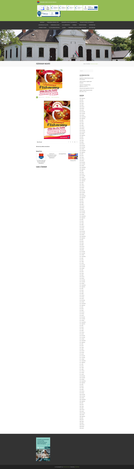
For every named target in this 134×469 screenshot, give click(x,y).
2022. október (82, 165)
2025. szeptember (83, 116)
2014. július (81, 306)
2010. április (82, 389)
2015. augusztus (82, 286)
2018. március (82, 246)
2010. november (82, 377)
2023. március (82, 158)
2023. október (82, 148)
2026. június (82, 101)
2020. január (82, 209)
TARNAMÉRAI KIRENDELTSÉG (53, 22)
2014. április (82, 310)
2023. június (82, 155)
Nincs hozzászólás (55, 97)
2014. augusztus (82, 305)
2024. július (81, 137)
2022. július (81, 170)
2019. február (82, 227)
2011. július (81, 364)
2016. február (82, 278)
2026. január (82, 110)
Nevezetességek (82, 24)
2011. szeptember (83, 360)
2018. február (82, 248)
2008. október (82, 414)
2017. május (82, 261)
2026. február (82, 108)
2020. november (82, 192)
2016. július (81, 269)
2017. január (82, 263)
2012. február (82, 352)
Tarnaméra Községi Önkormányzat (69, 22)
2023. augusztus (82, 152)
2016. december (82, 264)
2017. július (81, 258)
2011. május (82, 367)
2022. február (82, 174)
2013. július (81, 325)
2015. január (82, 298)
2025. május (82, 123)
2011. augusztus (82, 362)
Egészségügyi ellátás (43, 24)
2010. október (82, 379)
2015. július (81, 288)
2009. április (82, 407)
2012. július (81, 343)
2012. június (82, 345)
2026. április (82, 105)
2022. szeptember (83, 167)
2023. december (82, 145)
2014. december (82, 300)
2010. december (82, 375)
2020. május (82, 202)
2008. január (82, 428)
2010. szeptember (83, 380)
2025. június (82, 121)
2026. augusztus (82, 98)
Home (84, 63)
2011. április (82, 369)
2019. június (82, 221)
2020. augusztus (82, 197)
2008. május (82, 421)
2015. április (82, 293)
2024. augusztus (82, 135)
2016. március (82, 276)
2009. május (82, 406)
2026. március (82, 106)
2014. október (82, 301)
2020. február (82, 207)
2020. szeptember (83, 195)
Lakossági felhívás (62, 153)
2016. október (82, 268)
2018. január (82, 249)
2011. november (82, 357)
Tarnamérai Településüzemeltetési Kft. (77, 27)
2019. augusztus (82, 217)
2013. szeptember (83, 322)
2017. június (82, 259)
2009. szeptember (83, 399)
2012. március (82, 350)
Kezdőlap (42, 22)
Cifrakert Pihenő (42, 27)
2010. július (81, 384)
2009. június (82, 404)
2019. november (82, 212)
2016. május (82, 273)
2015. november (82, 281)
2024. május (82, 140)
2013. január (82, 333)
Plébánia (74, 24)
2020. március (82, 206)
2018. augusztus (82, 237)
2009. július (81, 402)
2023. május (82, 157)
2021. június (82, 182)
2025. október (82, 115)
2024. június (82, 138)
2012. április (82, 349)
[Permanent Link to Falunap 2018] (73, 159)
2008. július (81, 417)
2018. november (82, 232)
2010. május (82, 387)
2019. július (81, 219)
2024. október (82, 133)
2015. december (82, 280)
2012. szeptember (83, 340)
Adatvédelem (92, 27)
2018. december (82, 231)
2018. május (82, 243)
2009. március (82, 409)
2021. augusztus (82, 180)
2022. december (82, 162)
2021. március (82, 185)
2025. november (82, 113)
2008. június (82, 419)
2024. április (82, 142)
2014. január (82, 315)
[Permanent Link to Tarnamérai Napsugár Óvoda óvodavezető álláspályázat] (41, 159)
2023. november (82, 147)
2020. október (82, 194)
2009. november (82, 396)
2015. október (82, 283)
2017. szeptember (83, 256)
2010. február (82, 392)
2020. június (82, 200)
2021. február (82, 187)
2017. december (82, 251)
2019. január (82, 229)
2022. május (82, 172)
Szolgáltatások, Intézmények (87, 22)
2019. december (82, 211)
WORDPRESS (77, 466)
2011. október (82, 359)
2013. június (82, 327)
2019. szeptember (83, 216)
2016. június (82, 271)
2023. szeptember (83, 150)
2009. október (82, 397)
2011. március (82, 370)
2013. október (82, 320)
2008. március (82, 424)
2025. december (82, 111)
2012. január (82, 354)
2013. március (82, 332)
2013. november (82, 318)
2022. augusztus (82, 168)
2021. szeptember (83, 179)
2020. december (82, 190)
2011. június (82, 365)
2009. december (82, 394)
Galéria (64, 27)
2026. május (82, 103)
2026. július (81, 100)
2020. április (82, 204)
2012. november (82, 337)
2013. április (82, 330)
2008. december (82, 412)
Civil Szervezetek (66, 24)
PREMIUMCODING (66, 466)
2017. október (82, 254)
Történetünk (92, 24)
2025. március (82, 126)
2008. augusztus (82, 416)
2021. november (82, 175)
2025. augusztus (82, 118)
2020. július (81, 199)
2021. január (82, 189)
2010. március (82, 391)
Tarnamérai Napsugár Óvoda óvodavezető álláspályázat (41, 162)
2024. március (82, 143)
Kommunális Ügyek (55, 24)
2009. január (82, 411)
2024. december (82, 130)
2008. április (82, 423)
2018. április (82, 244)
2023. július (81, 153)
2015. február (82, 296)
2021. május (82, 184)
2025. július (81, 120)
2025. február (82, 128)
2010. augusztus (82, 382)
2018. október (82, 234)
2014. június (82, 308)
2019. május (82, 222)
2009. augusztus (82, 401)
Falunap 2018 (73, 160)
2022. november (82, 163)
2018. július (81, 239)
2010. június (82, 386)
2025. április (82, 125)
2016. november (82, 266)
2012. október (82, 338)
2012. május (82, 347)
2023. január (82, 160)
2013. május (82, 328)
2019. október (82, 214)
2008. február (82, 426)
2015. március (82, 295)
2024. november (82, 131)
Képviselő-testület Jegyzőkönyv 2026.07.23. (87, 88)
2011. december (82, 355)
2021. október (82, 177)
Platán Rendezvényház (54, 27)
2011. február (82, 372)
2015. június (82, 290)
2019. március (82, 226)
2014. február (82, 313)
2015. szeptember (83, 285)
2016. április (82, 274)
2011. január (82, 374)
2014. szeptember (83, 303)
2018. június (82, 241)
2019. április (82, 224)
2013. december (82, 317)
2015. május (82, 291)
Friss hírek (88, 63)
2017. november (82, 253)
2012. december (82, 335)
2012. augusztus (82, 342)
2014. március (82, 311)
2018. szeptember (83, 236)
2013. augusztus (82, 323)
